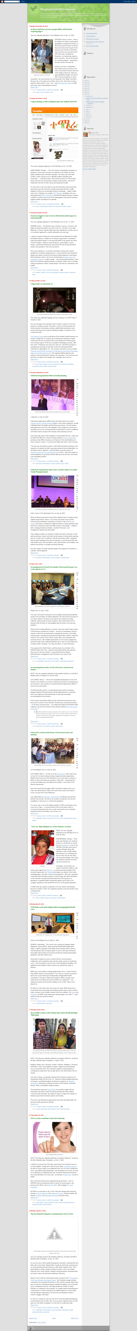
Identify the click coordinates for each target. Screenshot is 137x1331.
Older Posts (74, 1318)
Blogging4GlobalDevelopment (58, 9)
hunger (61, 818)
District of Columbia (53, 364)
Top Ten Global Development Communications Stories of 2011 (52, 1214)
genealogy (47, 92)
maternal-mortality (63, 272)
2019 (86, 80)
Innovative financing (70, 1166)
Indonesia (64, 364)
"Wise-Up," (50, 870)
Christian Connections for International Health (45, 452)
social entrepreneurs (42, 1193)
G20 (51, 661)
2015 (86, 88)
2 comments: (55, 895)
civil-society (47, 661)
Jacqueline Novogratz (51, 1195)
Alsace (38, 92)
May (87, 111)
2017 (86, 84)
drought (45, 818)
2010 (86, 121)
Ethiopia (50, 206)
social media (63, 661)
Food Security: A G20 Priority (50, 797)
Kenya (48, 272)
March (88, 115)
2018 (86, 82)
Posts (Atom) (42, 1322)
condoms (45, 364)
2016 (86, 86)
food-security (39, 726)
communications (43, 206)
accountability (39, 661)
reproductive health (61, 206)
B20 (53, 682)
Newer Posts (33, 1318)
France (42, 92)
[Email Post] (61, 89)
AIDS (37, 206)
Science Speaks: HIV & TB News (95, 41)
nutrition (53, 726)
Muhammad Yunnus (57, 1193)
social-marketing (52, 366)
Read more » (35, 87)
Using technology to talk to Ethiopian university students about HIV (54, 102)
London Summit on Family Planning (42, 423)
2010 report (67, 1175)
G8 (54, 661)
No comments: (55, 89)
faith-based (39, 463)
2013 (86, 92)
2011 (86, 119)
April (87, 113)
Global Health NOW (91, 33)
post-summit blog (70, 438)
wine (52, 92)
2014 (86, 90)
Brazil (40, 364)
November (89, 96)
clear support (51, 1089)
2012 (86, 94)
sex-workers (53, 897)
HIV (54, 206)
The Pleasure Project (37, 336)
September (89, 107)
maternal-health (54, 272)
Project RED (53, 1185)
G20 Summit (61, 774)
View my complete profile (89, 169)
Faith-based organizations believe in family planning (48, 376)
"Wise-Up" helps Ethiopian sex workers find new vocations (51, 827)
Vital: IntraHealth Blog (92, 46)
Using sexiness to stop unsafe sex (42, 284)
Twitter (73, 992)
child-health (39, 818)
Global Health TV (91, 36)
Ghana (56, 1202)
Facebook (34, 994)
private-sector (59, 726)
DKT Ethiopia (57, 193)
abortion (38, 272)
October (88, 105)
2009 (86, 122)
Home (54, 1318)
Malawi (66, 463)
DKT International (47, 195)
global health (65, 1309)
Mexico (57, 661)
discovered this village (65, 83)
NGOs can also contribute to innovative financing (47, 1118)
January (88, 117)
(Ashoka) (38, 1195)
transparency (70, 661)
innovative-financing (69, 1202)
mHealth (71, 1309)
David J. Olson (95, 132)
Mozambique (70, 364)
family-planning (46, 463)
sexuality (68, 206)
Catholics (43, 272)
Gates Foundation (55, 463)
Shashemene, (65, 845)
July (87, 109)
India (57, 1109)
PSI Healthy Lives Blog (92, 39)
